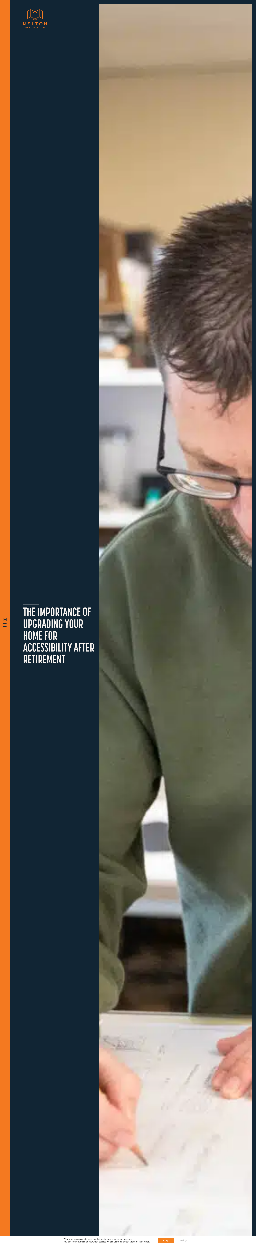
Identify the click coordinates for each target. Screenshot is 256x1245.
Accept (166, 1240)
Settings (183, 1240)
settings (145, 1241)
